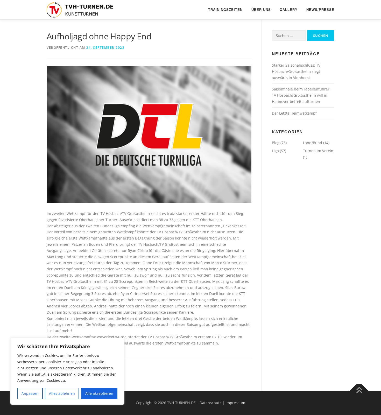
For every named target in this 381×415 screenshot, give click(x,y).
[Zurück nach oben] (359, 391)
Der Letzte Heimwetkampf (294, 113)
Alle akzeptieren (99, 393)
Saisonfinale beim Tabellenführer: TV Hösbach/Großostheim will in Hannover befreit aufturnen (301, 95)
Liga (275, 150)
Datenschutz (210, 402)
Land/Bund (312, 142)
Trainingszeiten (225, 10)
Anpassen (30, 393)
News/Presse (320, 10)
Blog (275, 142)
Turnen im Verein (318, 150)
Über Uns (261, 10)
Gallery (289, 10)
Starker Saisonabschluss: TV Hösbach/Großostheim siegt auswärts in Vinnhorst (296, 71)
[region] (67, 371)
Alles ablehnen (62, 393)
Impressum (235, 402)
